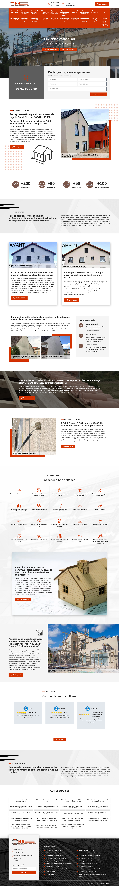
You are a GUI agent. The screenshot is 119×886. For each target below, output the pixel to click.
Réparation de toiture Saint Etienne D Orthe (21, 813)
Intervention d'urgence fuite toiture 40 (45, 12)
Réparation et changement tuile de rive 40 (54, 12)
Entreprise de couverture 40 (14, 11)
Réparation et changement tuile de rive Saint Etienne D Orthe (98, 800)
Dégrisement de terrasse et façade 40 (84, 20)
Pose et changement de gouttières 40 (84, 12)
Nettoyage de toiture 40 (54, 19)
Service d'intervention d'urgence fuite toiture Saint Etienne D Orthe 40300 (98, 819)
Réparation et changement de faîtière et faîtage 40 (64, 13)
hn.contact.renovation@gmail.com (24, 855)
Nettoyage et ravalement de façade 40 (34, 20)
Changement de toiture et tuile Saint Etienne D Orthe (72, 807)
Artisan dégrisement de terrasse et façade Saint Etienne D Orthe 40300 (47, 819)
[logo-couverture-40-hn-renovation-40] (19, 6)
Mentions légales (104, 883)
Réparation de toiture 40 (44, 19)
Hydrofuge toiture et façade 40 (94, 20)
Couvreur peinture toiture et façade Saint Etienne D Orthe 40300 (21, 819)
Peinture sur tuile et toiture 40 (24, 20)
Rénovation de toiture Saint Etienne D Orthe (46, 800)
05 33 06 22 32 (55, 3)
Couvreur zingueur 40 (94, 11)
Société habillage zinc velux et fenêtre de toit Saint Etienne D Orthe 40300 (46, 826)
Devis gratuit (103, 4)
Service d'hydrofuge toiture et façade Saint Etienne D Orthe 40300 (72, 819)
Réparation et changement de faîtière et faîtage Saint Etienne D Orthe (72, 800)
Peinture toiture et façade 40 (14, 19)
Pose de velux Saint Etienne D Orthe (72, 813)
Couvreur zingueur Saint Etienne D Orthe (98, 813)
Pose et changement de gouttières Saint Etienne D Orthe (21, 800)
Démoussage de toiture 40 (74, 19)
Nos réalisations (52, 49)
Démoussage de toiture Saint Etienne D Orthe (46, 807)
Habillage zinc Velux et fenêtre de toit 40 (24, 12)
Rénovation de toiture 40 (74, 11)
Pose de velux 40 (104, 11)
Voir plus (60, 739)
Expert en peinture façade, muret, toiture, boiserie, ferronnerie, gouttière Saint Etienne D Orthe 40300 (20, 826)
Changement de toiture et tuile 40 (64, 20)
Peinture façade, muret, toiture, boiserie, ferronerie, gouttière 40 (104, 22)
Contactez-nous (69, 49)
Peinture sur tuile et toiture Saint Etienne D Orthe (46, 813)
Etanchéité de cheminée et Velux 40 (34, 12)
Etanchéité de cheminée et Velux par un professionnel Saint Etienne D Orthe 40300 (72, 826)
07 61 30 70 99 (55, 5)
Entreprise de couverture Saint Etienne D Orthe (21, 807)
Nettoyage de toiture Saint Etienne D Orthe (98, 807)
